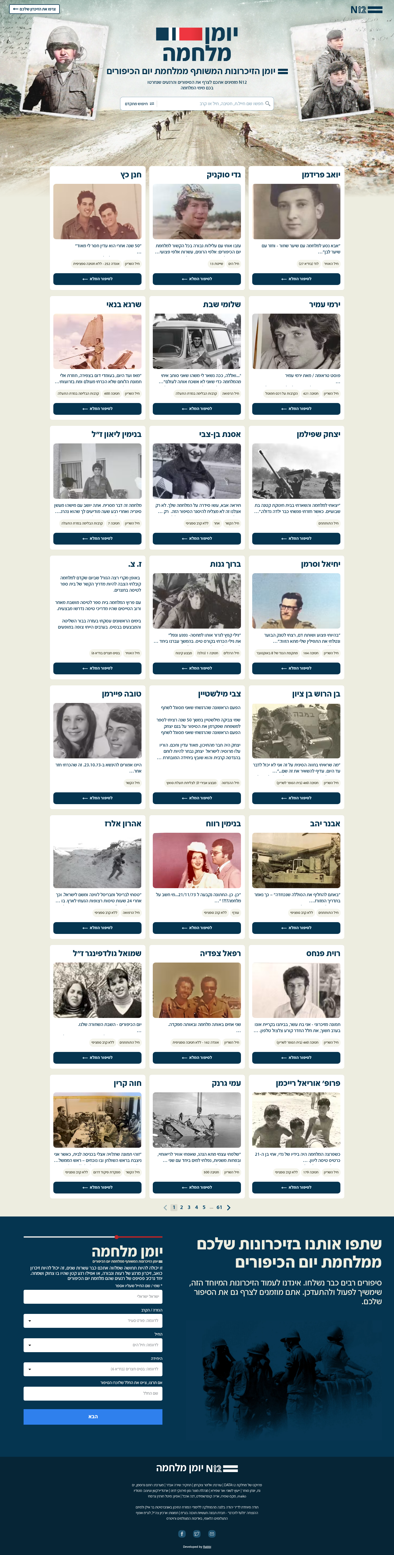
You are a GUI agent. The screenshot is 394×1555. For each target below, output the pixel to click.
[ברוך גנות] (197, 627)
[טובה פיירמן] (97, 757)
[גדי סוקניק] (197, 238)
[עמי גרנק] (197, 1147)
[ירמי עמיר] (296, 368)
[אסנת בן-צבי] (197, 498)
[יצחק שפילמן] (296, 498)
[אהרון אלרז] (97, 887)
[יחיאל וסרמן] (296, 627)
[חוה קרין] (97, 1147)
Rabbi (207, 1547)
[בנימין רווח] (197, 887)
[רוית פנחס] (296, 1017)
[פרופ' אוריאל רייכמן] (296, 1147)
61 (219, 1207)
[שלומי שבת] (197, 368)
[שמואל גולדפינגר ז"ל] (97, 1017)
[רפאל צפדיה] (197, 1017)
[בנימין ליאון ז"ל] (97, 498)
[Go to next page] (228, 1207)
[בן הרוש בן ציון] (296, 757)
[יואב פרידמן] (296, 238)
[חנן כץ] (97, 238)
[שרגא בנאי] (97, 368)
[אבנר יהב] (296, 887)
